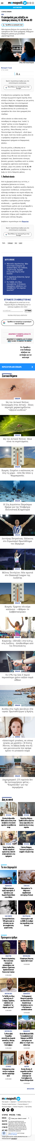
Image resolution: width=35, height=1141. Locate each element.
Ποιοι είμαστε (5, 1102)
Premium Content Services (9, 1104)
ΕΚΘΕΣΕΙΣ (5, 1124)
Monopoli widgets (6, 1107)
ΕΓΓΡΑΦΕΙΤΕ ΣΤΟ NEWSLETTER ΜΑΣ (17, 300)
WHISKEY (14, 1138)
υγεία (20, 243)
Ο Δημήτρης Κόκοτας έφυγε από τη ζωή (18, 278)
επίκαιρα (10, 243)
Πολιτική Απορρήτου (18, 1107)
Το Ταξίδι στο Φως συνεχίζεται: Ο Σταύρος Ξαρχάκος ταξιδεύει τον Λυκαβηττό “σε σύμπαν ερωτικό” (16, 286)
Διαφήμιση (13, 1102)
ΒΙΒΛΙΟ (4, 1118)
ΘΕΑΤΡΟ (4, 1121)
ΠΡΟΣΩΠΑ (12, 1115)
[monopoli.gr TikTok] (33, 3)
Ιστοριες (3, 12)
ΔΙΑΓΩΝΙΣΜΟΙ (17, 8)
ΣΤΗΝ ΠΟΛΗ (5, 1127)
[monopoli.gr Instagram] (30, 3)
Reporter (25, 221)
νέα (16, 243)
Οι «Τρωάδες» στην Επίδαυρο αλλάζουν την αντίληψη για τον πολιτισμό (26, 352)
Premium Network (23, 1104)
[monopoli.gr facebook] (28, 3)
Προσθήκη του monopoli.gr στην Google (18, 87)
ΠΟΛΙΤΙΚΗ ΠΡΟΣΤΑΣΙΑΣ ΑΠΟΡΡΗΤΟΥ (17, 315)
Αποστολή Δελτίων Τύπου (24, 1102)
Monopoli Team (6, 68)
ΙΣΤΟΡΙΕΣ (5, 1115)
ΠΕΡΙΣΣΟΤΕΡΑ (30, 1089)
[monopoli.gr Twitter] (7, 1109)
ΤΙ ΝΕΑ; (18, 1115)
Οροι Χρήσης (28, 1107)
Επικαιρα (9, 12)
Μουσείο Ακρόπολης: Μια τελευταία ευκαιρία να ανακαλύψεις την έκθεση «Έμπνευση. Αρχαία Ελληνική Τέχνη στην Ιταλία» (17, 268)
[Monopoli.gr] (11, 1100)
